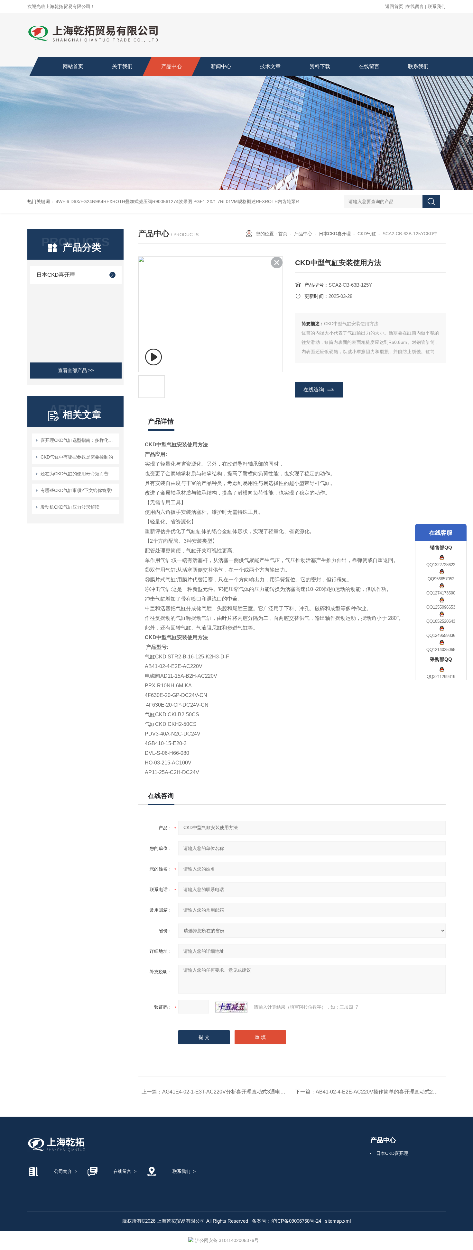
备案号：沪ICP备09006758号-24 (286, 1221)
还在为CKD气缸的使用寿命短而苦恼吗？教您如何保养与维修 (79, 473)
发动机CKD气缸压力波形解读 (70, 507)
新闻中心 (221, 66)
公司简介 (63, 1171)
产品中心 (171, 66)
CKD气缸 (366, 233)
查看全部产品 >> (76, 370)
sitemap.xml (338, 1221)
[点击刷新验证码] (231, 1007)
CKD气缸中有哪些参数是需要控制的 (77, 457)
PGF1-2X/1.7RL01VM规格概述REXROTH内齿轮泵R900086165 (257, 201)
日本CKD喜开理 (55, 275)
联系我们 (437, 6)
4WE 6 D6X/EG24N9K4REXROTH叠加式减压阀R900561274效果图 (124, 201)
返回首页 (394, 6)
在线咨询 (313, 389)
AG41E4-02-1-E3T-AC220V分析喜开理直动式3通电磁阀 (226, 1091)
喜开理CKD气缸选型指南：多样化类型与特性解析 (79, 440)
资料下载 (320, 66)
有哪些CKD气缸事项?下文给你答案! (76, 490)
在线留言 (415, 6)
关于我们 (122, 66)
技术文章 (270, 66)
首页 (282, 233)
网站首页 (73, 66)
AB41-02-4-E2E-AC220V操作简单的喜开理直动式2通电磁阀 (384, 1091)
